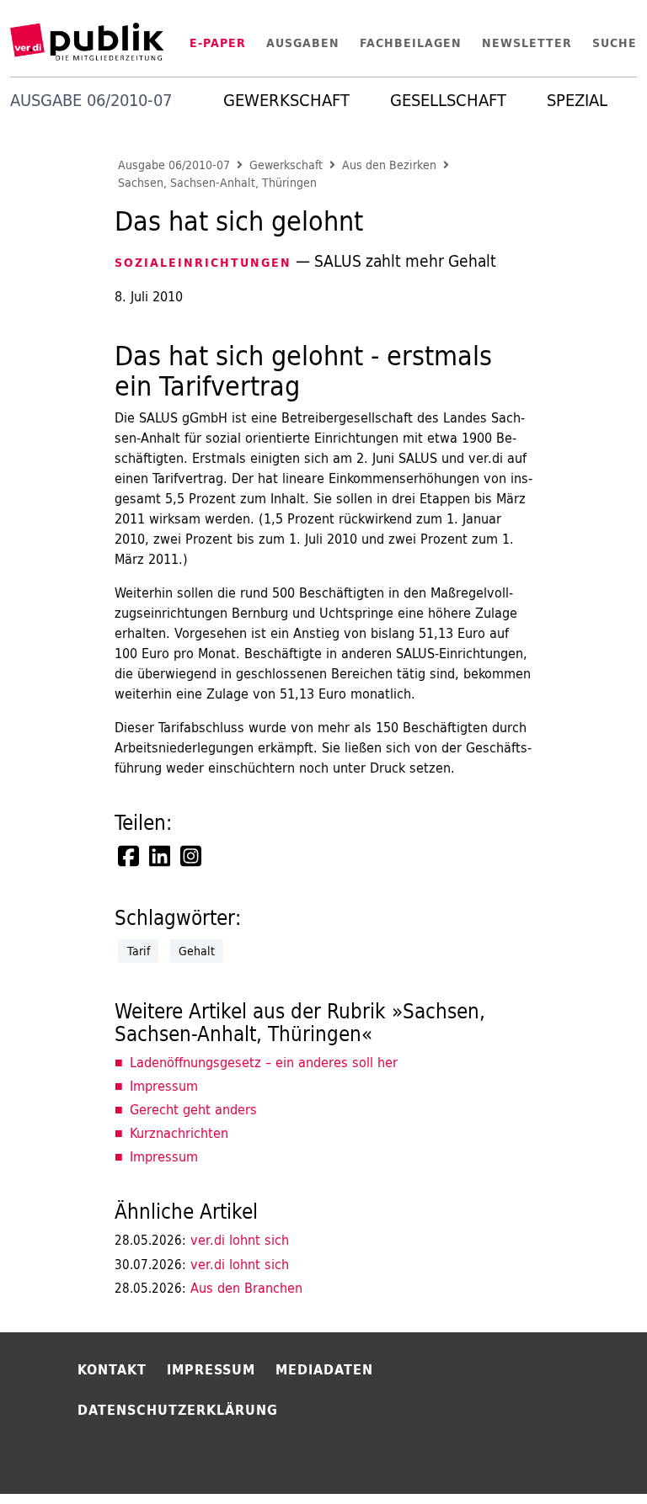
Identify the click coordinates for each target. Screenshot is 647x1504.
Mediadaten (324, 1369)
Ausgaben (303, 43)
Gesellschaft (448, 100)
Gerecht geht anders (193, 1109)
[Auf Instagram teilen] (192, 856)
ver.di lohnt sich (202, 1240)
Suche (614, 43)
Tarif (138, 951)
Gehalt (197, 951)
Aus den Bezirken (389, 165)
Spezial (577, 100)
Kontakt (112, 1369)
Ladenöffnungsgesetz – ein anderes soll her (264, 1062)
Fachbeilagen (411, 43)
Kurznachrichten (179, 1133)
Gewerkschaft (286, 100)
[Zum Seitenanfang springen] (589, 1457)
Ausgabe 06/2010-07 (174, 165)
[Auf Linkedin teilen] (161, 856)
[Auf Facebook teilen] (130, 856)
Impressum (164, 1085)
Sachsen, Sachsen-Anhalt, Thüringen (217, 183)
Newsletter (527, 43)
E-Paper (218, 43)
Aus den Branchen (208, 1287)
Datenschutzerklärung (178, 1410)
